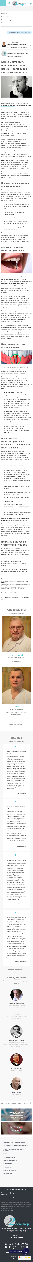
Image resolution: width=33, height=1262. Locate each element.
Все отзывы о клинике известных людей (16, 1103)
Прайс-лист (16, 1198)
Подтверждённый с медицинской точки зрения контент (20, 32)
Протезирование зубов (10, 1160)
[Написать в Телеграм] (30, 3)
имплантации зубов (7, 106)
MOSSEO (12, 1210)
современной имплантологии (20, 453)
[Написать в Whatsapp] (25, 3)
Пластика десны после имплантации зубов (16, 807)
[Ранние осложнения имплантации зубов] (16, 263)
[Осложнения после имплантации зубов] (16, 87)
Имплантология (6, 17)
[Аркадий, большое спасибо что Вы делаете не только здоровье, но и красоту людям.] (16, 1059)
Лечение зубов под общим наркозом (14, 1142)
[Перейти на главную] (18, 3)
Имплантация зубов (7, 20)
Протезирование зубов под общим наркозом (13, 1149)
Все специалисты (15, 724)
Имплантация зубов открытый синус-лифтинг (16, 752)
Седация (5, 1154)
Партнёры (16, 1259)
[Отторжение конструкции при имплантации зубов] (16, 357)
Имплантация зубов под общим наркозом (15, 1146)
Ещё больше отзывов (15, 970)
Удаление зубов (7, 1164)
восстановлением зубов (9, 124)
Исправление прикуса (9, 1170)
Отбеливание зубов (9, 1177)
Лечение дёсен (7, 1173)
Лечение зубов (7, 1167)
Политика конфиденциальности (16, 1189)
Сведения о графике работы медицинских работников (13, 1193)
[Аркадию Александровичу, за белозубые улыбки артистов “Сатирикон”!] (16, 1031)
